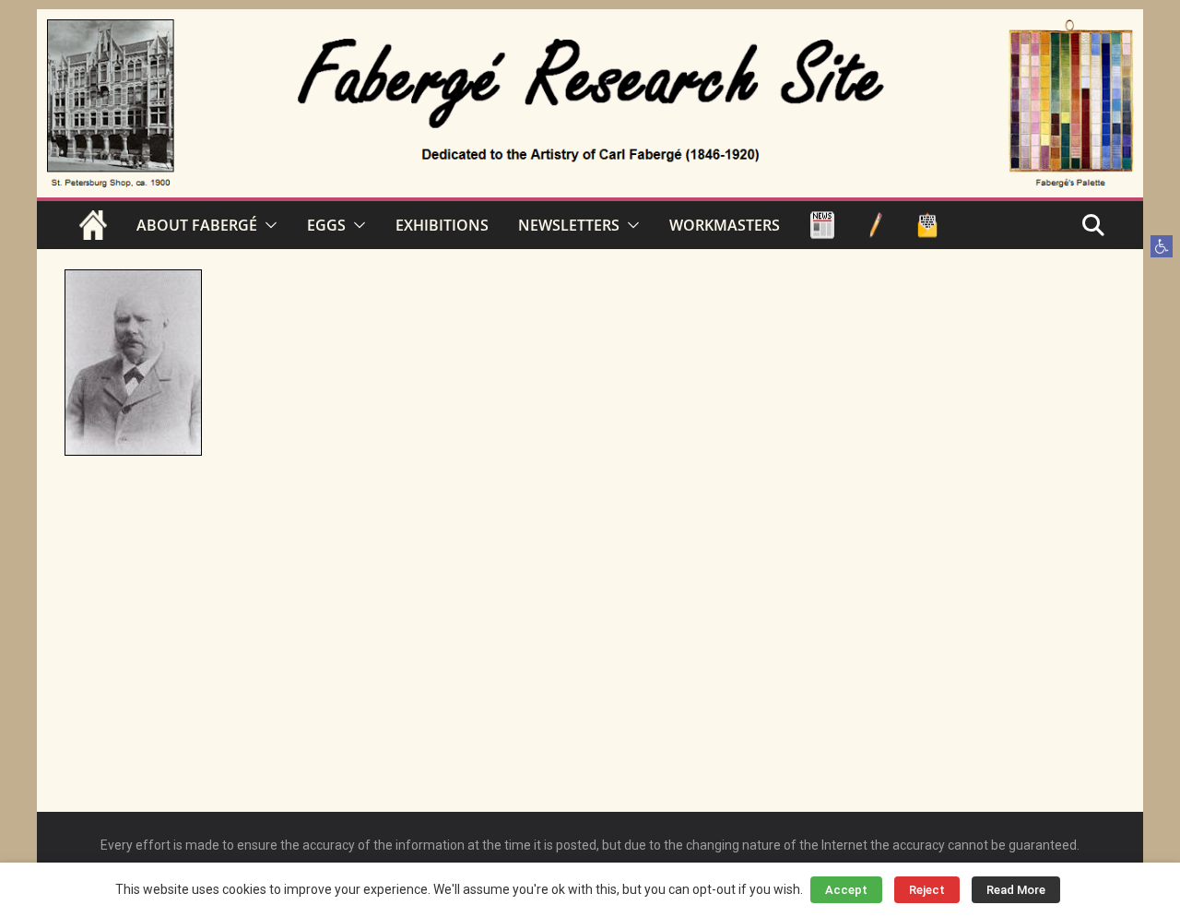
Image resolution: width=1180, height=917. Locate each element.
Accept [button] (846, 890)
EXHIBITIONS (442, 225)
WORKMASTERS (724, 225)
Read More (1015, 890)
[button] (1161, 246)
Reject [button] (927, 890)
